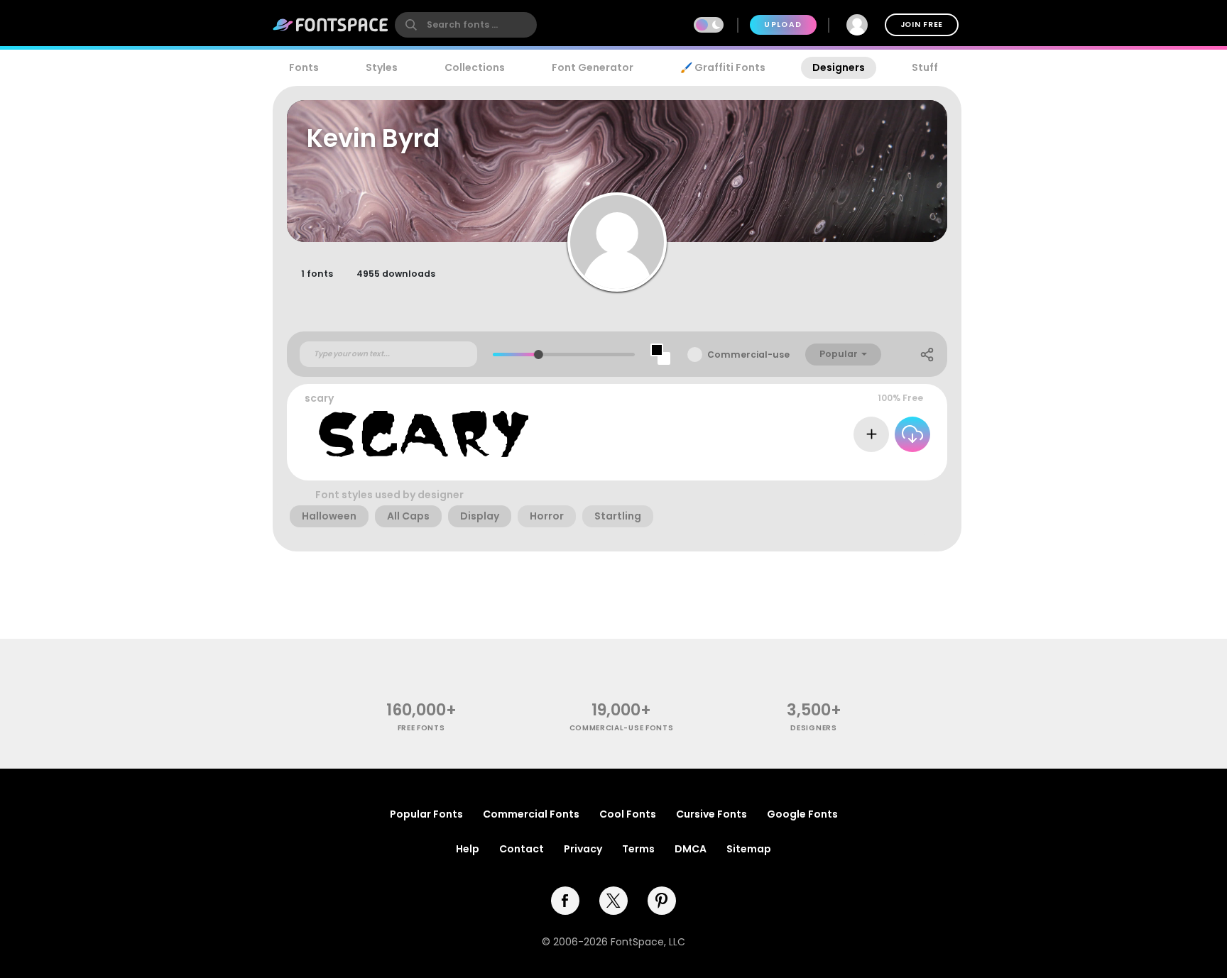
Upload (783, 24)
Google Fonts (802, 814)
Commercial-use (748, 354)
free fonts (421, 727)
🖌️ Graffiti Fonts (722, 67)
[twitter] (613, 900)
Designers (838, 67)
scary (319, 398)
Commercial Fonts (531, 814)
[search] (466, 25)
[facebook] (565, 900)
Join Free (921, 24)
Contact (521, 849)
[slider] (538, 354)
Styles (382, 67)
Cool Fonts (627, 814)
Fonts (304, 67)
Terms (638, 849)
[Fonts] (331, 24)
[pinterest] (662, 900)
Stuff (925, 67)
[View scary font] (423, 434)
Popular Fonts (426, 814)
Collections (475, 67)
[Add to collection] (871, 434)
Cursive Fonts (711, 814)
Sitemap (748, 849)
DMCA (691, 849)
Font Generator (592, 67)
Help (467, 849)
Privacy (583, 849)
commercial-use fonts (621, 727)
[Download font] (912, 434)
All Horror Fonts (888, 466)
